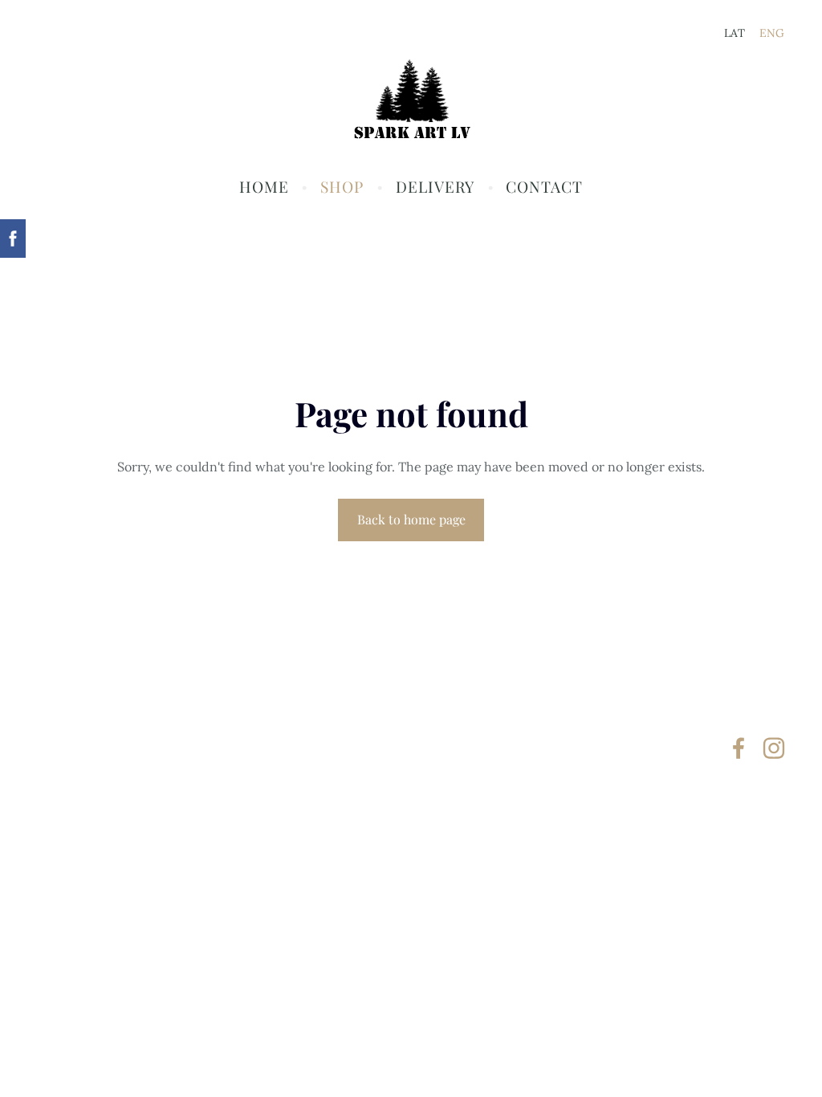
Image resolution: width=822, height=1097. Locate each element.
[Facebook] (738, 748)
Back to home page (411, 519)
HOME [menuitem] (264, 186)
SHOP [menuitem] (342, 186)
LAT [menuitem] (734, 33)
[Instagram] (774, 748)
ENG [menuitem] (771, 33)
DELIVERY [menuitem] (435, 186)
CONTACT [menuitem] (544, 186)
